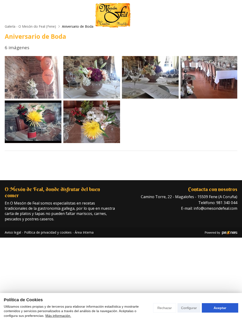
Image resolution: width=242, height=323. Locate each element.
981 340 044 (226, 202)
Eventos (153, 15)
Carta (75, 15)
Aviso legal (13, 232)
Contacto (188, 15)
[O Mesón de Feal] (113, 15)
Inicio (48, 15)
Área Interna (84, 232)
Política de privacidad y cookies (48, 232)
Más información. (58, 316)
